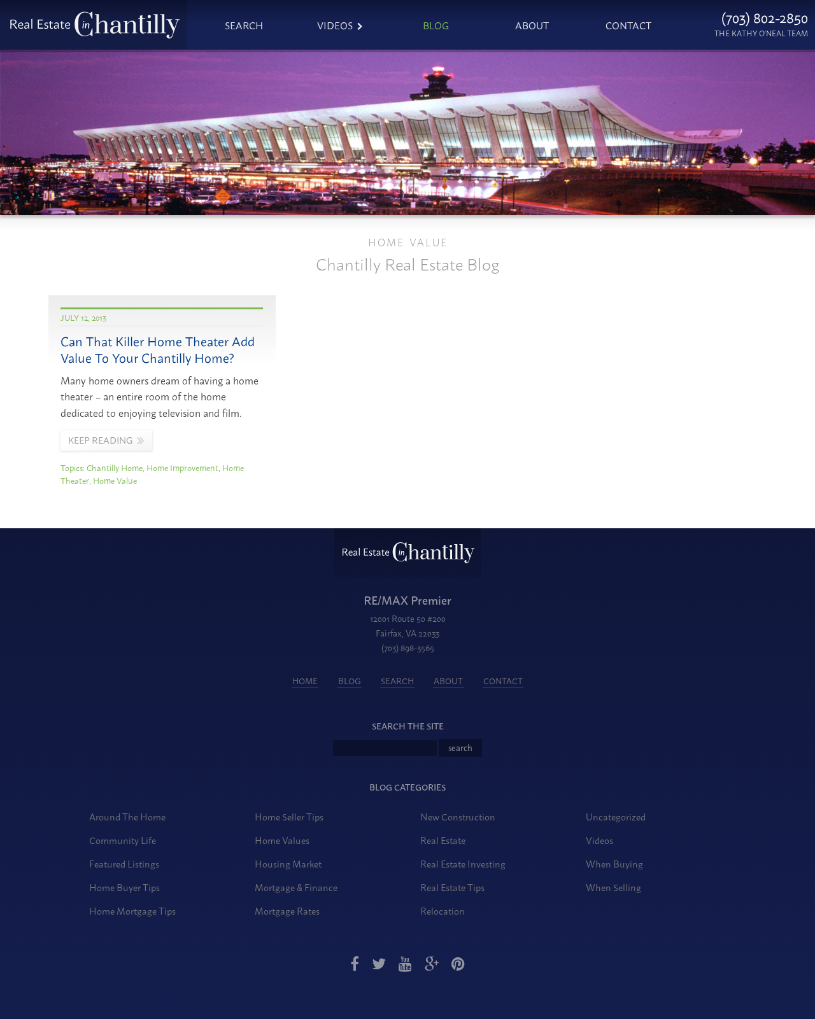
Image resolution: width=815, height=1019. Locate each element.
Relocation (442, 910)
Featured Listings (124, 863)
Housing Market (288, 863)
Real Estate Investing (463, 863)
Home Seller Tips (289, 816)
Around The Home (127, 816)
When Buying (614, 863)
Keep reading (100, 439)
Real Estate (442, 840)
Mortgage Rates (287, 910)
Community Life (122, 840)
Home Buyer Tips (124, 887)
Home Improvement (182, 467)
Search (244, 25)
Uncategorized (616, 816)
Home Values (282, 840)
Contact (628, 25)
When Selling (613, 887)
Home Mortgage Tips (132, 910)
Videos (335, 25)
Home (305, 680)
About (532, 25)
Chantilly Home (115, 467)
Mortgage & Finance (296, 887)
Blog (436, 25)
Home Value (115, 480)
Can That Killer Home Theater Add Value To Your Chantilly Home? (157, 349)
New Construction (457, 816)
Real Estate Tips (452, 887)
